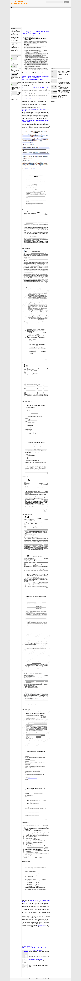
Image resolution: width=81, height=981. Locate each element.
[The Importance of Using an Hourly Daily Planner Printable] (14, 74)
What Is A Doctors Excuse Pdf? (63, 70)
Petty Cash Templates (16, 46)
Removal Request (48, 978)
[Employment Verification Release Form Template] (25, 967)
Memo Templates (15, 40)
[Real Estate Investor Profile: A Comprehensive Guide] (14, 66)
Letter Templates (15, 38)
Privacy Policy (42, 978)
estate (28, 946)
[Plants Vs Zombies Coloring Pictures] (25, 962)
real (29, 946)
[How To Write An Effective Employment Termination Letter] (54, 80)
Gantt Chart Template (16, 35)
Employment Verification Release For (35, 964)
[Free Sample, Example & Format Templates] (19, 5)
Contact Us (31, 978)
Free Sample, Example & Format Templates (43, 979)
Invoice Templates (15, 37)
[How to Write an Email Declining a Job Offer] (54, 75)
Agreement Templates (16, 31)
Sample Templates (35, 35)
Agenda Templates (15, 30)
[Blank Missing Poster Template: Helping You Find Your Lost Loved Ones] (14, 57)
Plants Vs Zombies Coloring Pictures (35, 959)
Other (13, 44)
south (31, 946)
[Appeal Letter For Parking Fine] (25, 958)
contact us (46, 926)
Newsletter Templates (16, 41)
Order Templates (15, 43)
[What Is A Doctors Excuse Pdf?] (54, 71)
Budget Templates (15, 33)
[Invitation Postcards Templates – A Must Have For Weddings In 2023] (54, 91)
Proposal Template (15, 47)
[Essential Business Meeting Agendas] (14, 83)
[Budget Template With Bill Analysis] (54, 96)
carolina (25, 946)
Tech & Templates (15, 50)
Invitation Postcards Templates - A (64, 90)
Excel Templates (15, 34)
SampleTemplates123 (41, 925)
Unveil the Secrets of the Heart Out (35, 950)
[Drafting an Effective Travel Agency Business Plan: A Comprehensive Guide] (54, 87)
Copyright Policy (36, 978)
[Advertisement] (40, 18)
